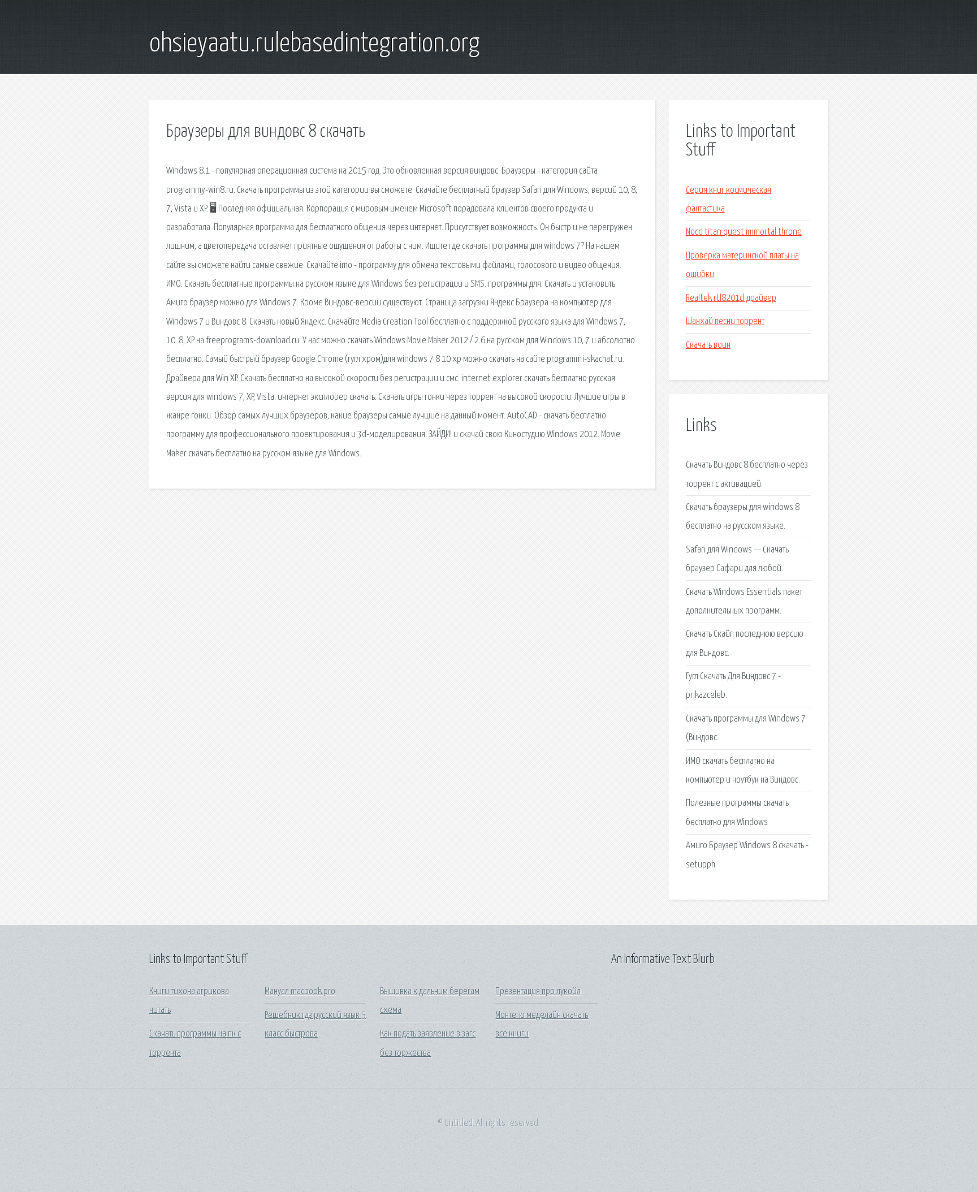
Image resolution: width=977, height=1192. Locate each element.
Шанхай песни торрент (725, 321)
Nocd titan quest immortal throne (744, 232)
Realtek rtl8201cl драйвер (731, 298)
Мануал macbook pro (300, 991)
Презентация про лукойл (538, 991)
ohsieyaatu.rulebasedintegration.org (314, 44)
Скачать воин (708, 345)
